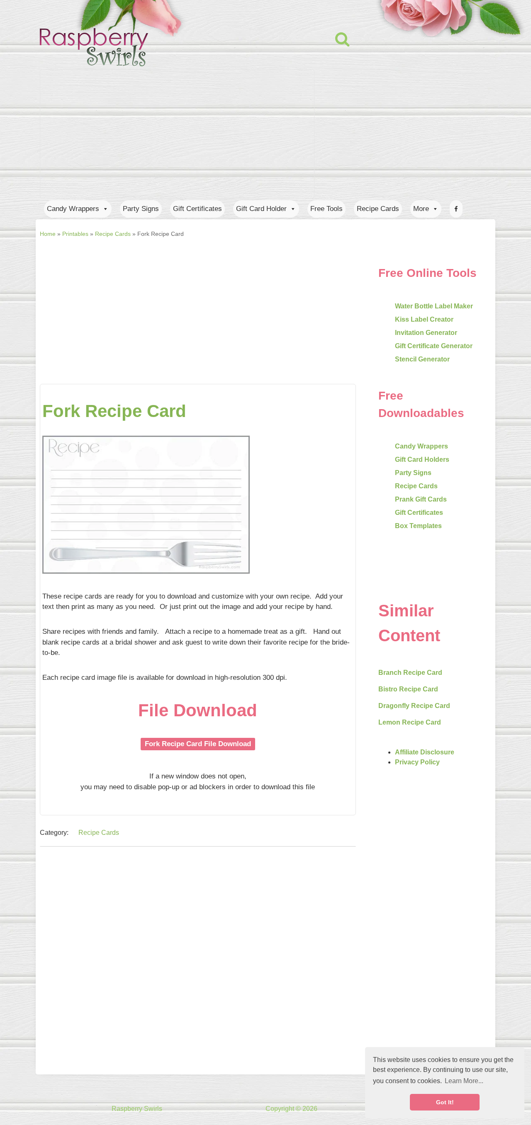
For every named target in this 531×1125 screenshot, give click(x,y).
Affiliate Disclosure (424, 752)
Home (48, 233)
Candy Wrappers (73, 209)
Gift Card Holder (261, 209)
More (421, 209)
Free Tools (326, 209)
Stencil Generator (422, 359)
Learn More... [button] (464, 1080)
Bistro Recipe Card (408, 689)
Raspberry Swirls (137, 1108)
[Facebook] (456, 209)
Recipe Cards (378, 209)
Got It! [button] (445, 1102)
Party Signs (141, 209)
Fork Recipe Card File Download (198, 744)
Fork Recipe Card (114, 411)
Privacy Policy (417, 762)
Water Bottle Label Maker (434, 306)
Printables (75, 233)
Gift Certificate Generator (434, 345)
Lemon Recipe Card (409, 722)
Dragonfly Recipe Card (414, 705)
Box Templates (418, 525)
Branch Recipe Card (410, 672)
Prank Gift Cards (421, 499)
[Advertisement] (198, 303)
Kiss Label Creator (424, 319)
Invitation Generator (426, 332)
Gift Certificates (197, 209)
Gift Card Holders (422, 459)
